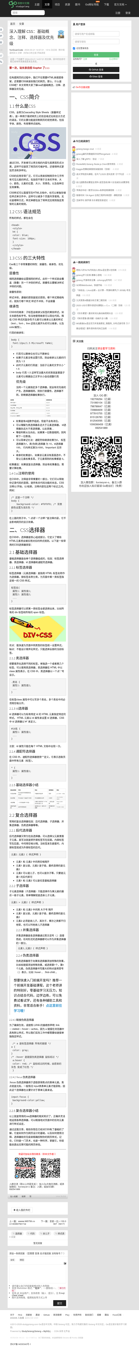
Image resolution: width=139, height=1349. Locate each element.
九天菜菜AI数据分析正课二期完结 (91, 300)
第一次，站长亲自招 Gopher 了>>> (29, 68)
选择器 (18, 1233)
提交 (59, 1303)
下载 (106, 4)
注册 (117, 12)
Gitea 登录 (97, 76)
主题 (36, 4)
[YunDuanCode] (61, 33)
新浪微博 (57, 1314)
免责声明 (77, 1314)
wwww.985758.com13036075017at (22, 1222)
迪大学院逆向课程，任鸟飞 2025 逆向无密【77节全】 (100, 174)
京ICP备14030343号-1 (20, 1344)
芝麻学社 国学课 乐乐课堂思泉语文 (92, 200)
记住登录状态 (82, 48)
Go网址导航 (92, 4)
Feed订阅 (117, 1314)
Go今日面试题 (83, 87)
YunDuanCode (16, 49)
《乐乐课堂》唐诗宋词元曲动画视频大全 (94, 313)
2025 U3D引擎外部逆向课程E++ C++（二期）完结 (99, 305)
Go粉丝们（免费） (113, 485)
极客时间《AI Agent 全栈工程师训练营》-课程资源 (99, 195)
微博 (23, 1196)
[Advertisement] (96, 113)
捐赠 (99, 1314)
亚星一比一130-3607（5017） (58, 1222)
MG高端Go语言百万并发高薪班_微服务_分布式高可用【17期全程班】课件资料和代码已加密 (103, 326)
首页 (12, 23)
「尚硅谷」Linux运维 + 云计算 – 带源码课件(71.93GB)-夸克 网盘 (103, 293)
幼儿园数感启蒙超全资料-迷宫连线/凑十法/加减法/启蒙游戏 (102, 182)
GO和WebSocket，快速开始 (89, 285)
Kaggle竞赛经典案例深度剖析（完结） (93, 169)
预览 (22, 1259)
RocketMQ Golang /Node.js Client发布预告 (95, 164)
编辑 (12, 1259)
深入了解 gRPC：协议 (86, 158)
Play (67, 1314)
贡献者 (29, 1314)
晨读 (38, 1314)
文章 (47, 4)
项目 (57, 4)
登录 (128, 12)
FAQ (20, 1314)
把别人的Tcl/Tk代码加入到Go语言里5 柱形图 (96, 269)
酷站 (107, 1314)
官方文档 (119, 4)
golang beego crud (85, 148)
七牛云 (67, 1331)
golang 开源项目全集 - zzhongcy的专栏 (94, 280)
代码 (32, 1233)
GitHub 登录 (97, 69)
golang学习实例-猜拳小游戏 (89, 275)
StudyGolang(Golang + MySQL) (36, 1331)
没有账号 (56, 1253)
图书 (77, 4)
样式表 (60, 1233)
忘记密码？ (114, 58)
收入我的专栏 (22, 1210)
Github (46, 1314)
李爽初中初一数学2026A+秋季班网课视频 (95, 190)
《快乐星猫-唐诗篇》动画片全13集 (92, 318)
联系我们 (89, 1314)
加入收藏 (14, 1196)
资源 (67, 4)
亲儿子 (45, 1233)
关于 (12, 1314)
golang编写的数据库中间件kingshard (93, 153)
